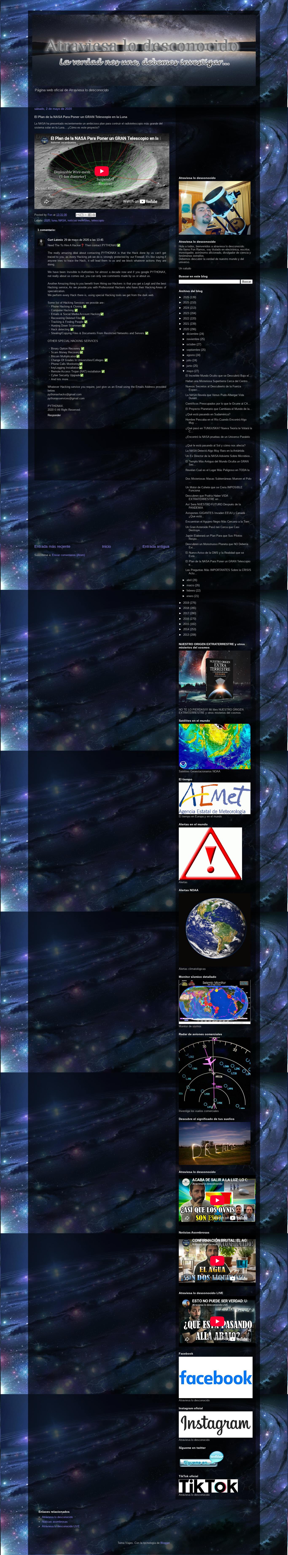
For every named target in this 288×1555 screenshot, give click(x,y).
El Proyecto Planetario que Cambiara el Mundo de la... (219, 408)
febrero (191, 590)
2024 (186, 307)
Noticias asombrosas (55, 1521)
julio (189, 360)
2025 (186, 302)
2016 (186, 618)
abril (189, 580)
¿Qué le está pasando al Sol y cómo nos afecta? (215, 445)
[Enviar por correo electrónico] (78, 215)
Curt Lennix (55, 239)
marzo (191, 585)
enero (190, 596)
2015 (186, 624)
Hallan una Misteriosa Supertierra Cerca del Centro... (218, 381)
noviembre (193, 339)
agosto (191, 355)
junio (190, 365)
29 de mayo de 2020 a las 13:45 (83, 239)
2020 (47, 220)
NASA (62, 220)
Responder (54, 415)
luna (54, 220)
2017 (186, 613)
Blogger (165, 1542)
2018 (186, 608)
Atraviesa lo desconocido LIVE (61, 1526)
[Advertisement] (101, 512)
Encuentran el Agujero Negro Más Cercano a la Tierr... (218, 521)
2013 (186, 634)
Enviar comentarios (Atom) (68, 555)
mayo (190, 371)
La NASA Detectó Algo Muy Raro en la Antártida (215, 450)
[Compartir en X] (86, 215)
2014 (186, 629)
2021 (186, 323)
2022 (186, 318)
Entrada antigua (156, 546)
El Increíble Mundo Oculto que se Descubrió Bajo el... (218, 375)
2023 (186, 313)
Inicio (106, 546)
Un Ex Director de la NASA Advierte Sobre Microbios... (219, 456)
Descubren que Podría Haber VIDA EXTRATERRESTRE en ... (207, 497)
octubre (191, 344)
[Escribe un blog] (82, 215)
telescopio (98, 220)
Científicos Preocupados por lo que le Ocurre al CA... (218, 403)
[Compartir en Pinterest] (94, 215)
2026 (186, 297)
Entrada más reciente (52, 546)
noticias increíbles (79, 220)
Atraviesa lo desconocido (57, 1517)
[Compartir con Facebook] (90, 215)
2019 (186, 602)
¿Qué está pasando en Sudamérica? (208, 414)
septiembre (194, 349)
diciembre (193, 333)
